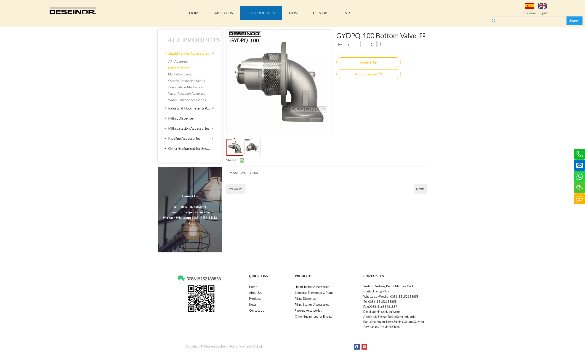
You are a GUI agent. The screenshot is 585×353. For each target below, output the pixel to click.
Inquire (365, 62)
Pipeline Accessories (184, 138)
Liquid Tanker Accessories (188, 53)
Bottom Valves (178, 68)
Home (253, 287)
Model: (234, 173)
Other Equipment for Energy (190, 148)
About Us (255, 292)
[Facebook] (357, 347)
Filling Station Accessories (188, 128)
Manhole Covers (179, 74)
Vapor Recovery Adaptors (186, 93)
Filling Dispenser (181, 118)
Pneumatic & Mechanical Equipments (191, 87)
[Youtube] (364, 347)
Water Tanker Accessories (187, 100)
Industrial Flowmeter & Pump (191, 108)
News (252, 304)
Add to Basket (366, 74)
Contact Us (256, 310)
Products (255, 298)
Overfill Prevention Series (186, 81)
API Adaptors (178, 61)
